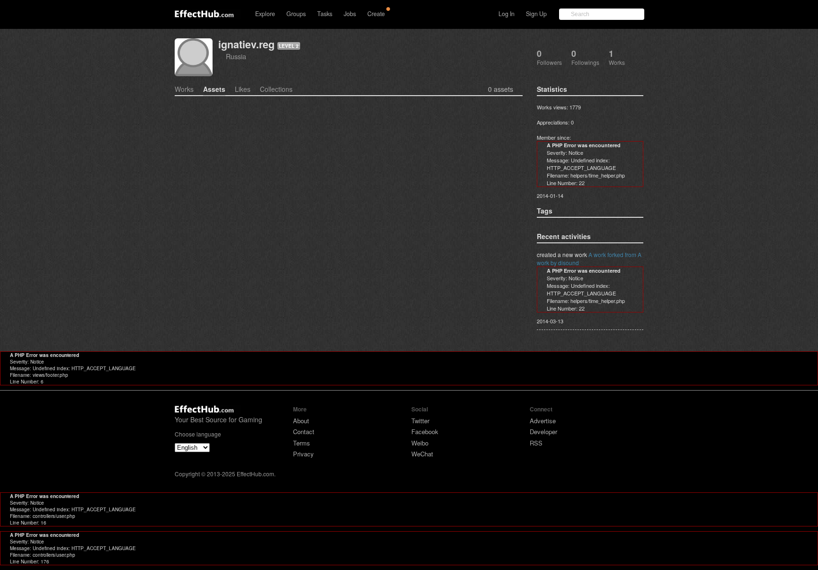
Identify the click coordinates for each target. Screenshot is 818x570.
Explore (265, 13)
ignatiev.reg (246, 44)
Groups (296, 13)
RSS (536, 442)
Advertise (543, 420)
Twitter (420, 420)
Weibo (419, 442)
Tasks (324, 13)
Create (376, 13)
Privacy (303, 453)
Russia (236, 56)
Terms (301, 442)
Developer (543, 431)
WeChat (422, 453)
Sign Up (536, 13)
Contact (303, 431)
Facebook (424, 431)
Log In (506, 13)
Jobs (350, 13)
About (301, 420)
